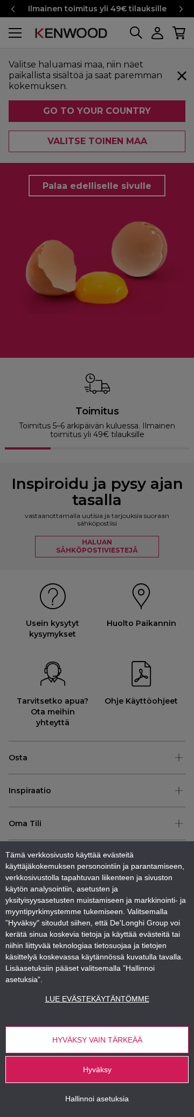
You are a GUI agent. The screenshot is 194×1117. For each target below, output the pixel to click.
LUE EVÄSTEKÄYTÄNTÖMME (97, 999)
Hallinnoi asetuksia (97, 1098)
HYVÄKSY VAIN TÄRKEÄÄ (97, 1040)
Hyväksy (97, 1069)
